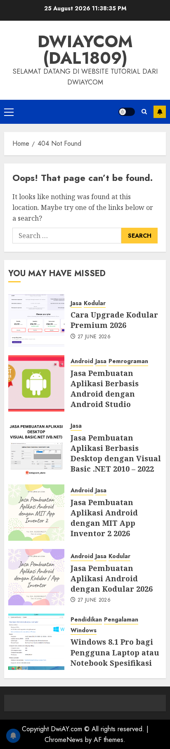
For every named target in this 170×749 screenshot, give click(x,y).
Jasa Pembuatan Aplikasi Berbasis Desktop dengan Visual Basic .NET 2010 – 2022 (116, 453)
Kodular (95, 303)
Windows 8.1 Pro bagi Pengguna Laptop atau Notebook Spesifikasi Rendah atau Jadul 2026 (116, 657)
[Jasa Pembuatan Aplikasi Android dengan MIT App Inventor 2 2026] (36, 512)
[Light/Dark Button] (126, 112)
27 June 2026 (94, 337)
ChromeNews (64, 739)
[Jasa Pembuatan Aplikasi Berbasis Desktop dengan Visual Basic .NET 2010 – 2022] (36, 448)
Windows (84, 630)
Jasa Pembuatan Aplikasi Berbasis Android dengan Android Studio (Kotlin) (105, 394)
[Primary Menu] (9, 112)
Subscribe (159, 112)
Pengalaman (121, 620)
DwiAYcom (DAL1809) (85, 49)
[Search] (144, 112)
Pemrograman (128, 361)
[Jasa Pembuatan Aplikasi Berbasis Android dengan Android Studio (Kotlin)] (36, 383)
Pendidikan (86, 620)
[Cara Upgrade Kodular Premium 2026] (36, 319)
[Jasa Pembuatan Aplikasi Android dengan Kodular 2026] (36, 577)
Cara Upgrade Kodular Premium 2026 (114, 320)
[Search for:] (66, 235)
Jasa (76, 303)
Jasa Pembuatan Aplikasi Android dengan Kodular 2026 (112, 578)
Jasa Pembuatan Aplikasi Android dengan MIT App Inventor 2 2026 (104, 518)
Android (82, 361)
